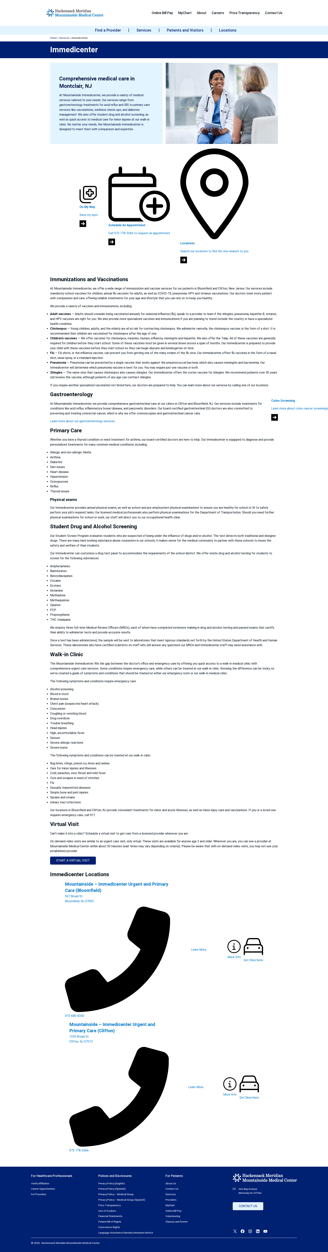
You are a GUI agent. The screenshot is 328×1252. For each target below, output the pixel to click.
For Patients (174, 1176)
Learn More (198, 949)
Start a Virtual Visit (73, 860)
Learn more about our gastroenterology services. (82, 421)
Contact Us (248, 1206)
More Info (234, 957)
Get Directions (253, 960)
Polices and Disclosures (115, 1176)
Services (64, 37)
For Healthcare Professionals (51, 1176)
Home (53, 37)
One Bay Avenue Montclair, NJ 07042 (250, 1191)
